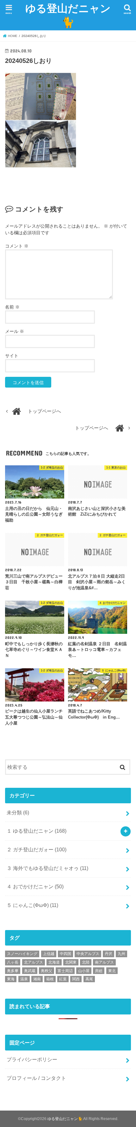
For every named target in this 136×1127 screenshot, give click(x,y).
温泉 (24, 979)
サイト (11, 355)
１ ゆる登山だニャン (36, 831)
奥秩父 (46, 971)
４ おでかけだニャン (35, 886)
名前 (12, 306)
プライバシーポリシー (32, 1059)
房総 (98, 971)
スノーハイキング (22, 954)
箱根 (50, 979)
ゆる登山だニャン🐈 (68, 15)
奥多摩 (12, 971)
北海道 (54, 962)
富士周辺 (65, 971)
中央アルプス (88, 954)
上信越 (48, 954)
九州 (121, 954)
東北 (112, 971)
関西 (76, 979)
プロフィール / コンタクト (36, 1078)
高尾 (89, 979)
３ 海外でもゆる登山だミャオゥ (47, 868)
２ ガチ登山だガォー (36, 849)
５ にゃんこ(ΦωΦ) (32, 905)
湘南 (37, 979)
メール (14, 331)
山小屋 (84, 971)
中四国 (65, 954)
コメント (16, 245)
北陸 (86, 962)
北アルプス (33, 962)
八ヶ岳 (12, 962)
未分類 (18, 812)
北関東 (71, 962)
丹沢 (108, 954)
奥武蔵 (29, 971)
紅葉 (63, 979)
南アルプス (104, 962)
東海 (11, 979)
